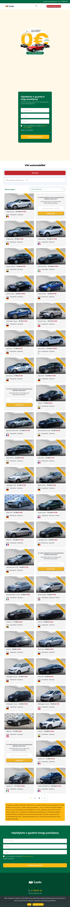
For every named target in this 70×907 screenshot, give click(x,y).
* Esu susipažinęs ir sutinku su (35, 126)
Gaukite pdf (51, 213)
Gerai (29, 904)
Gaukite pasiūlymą (35, 137)
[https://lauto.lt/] (9, 6)
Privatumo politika (38, 904)
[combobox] (47, 189)
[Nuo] (68, 901)
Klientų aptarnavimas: (50, 1)
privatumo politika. (27, 856)
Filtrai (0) (35, 173)
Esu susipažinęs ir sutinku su (19, 856)
